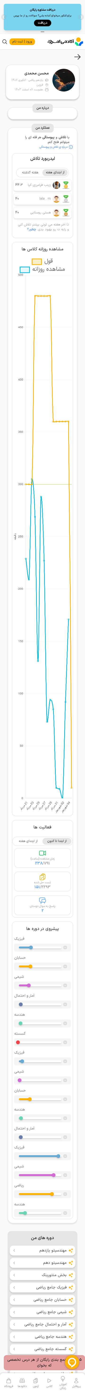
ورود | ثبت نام (22, 41)
